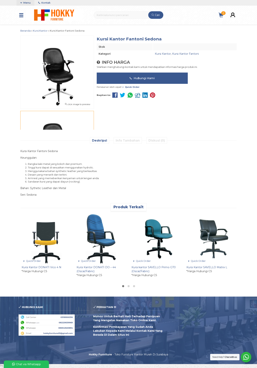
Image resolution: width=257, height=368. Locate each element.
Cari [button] (157, 15)
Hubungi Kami (144, 78)
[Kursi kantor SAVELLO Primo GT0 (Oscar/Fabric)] (156, 238)
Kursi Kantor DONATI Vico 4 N (41, 267)
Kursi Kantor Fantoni (185, 53)
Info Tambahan (128, 140)
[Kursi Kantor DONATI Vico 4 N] (46, 238)
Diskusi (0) (156, 140)
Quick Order (33, 261)
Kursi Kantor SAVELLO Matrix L (206, 267)
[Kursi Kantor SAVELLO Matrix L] (211, 238)
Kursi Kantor (163, 53)
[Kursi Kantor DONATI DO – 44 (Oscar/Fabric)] (101, 238)
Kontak (45, 2)
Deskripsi (99, 140)
